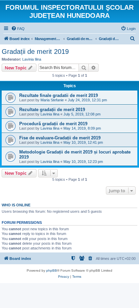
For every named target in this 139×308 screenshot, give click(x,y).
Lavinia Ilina (31, 59)
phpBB (51, 270)
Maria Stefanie (52, 100)
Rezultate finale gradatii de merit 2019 (58, 95)
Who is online (16, 205)
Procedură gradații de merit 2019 (53, 123)
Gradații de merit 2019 (35, 51)
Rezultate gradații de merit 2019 (52, 109)
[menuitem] (18, 29)
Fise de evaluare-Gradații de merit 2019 (60, 137)
